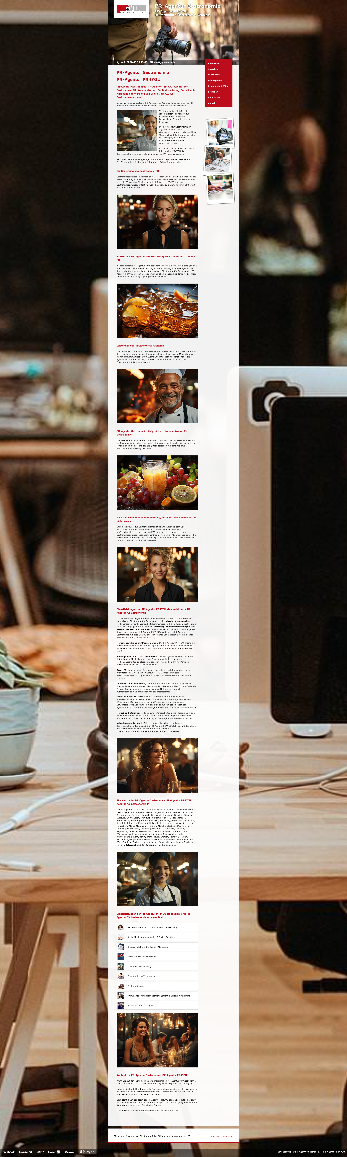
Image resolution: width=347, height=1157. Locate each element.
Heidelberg (165, 820)
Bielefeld (176, 812)
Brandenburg (153, 836)
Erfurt (129, 817)
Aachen (149, 812)
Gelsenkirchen (177, 817)
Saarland (127, 842)
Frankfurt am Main (150, 817)
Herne (175, 820)
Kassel (120, 823)
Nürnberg (121, 828)
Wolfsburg (134, 834)
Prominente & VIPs (218, 86)
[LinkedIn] (54, 1152)
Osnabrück (157, 828)
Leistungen (214, 74)
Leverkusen (165, 823)
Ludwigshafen (179, 823)
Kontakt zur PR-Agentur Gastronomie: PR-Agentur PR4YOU (147, 1110)
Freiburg (164, 817)
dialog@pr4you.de (164, 62)
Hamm (144, 820)
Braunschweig (123, 815)
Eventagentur (215, 80)
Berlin (168, 812)
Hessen (183, 836)
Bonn (193, 812)
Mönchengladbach (167, 826)
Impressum (228, 1136)
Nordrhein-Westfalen (170, 839)
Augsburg (159, 812)
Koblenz (133, 823)
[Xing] (40, 1152)
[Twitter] (26, 1152)
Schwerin (156, 831)
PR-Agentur (151, 103)
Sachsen (137, 842)
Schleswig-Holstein (168, 842)
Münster (181, 826)
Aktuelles (213, 69)
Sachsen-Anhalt (150, 842)
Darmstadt (156, 815)
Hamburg (135, 820)
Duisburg (121, 817)
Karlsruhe (189, 820)
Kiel (126, 823)
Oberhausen (133, 828)
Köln (140, 823)
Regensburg (122, 831)
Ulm (185, 831)
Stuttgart (176, 831)
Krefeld (147, 823)
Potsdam (180, 828)
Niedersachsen (151, 839)
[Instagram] (87, 1152)
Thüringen (189, 842)
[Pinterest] (71, 1152)
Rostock (133, 831)
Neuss (189, 826)
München (152, 826)
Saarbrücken (145, 831)
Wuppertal (150, 834)
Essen (136, 817)
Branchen (213, 91)
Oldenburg (146, 828)
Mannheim (141, 826)
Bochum (186, 812)
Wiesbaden (122, 834)
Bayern (134, 836)
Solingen (167, 831)
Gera (187, 817)
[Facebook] (9, 1152)
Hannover (153, 820)
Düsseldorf (189, 815)
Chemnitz (145, 815)
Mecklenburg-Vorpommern (130, 839)
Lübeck (191, 823)
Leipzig (155, 823)
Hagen (120, 820)
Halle (126, 820)
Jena (181, 820)
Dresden (178, 815)
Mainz (132, 826)
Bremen (135, 815)
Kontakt (212, 103)
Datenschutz (284, 1151)
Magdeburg (122, 826)
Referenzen (214, 97)
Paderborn (169, 828)
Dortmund (168, 815)
